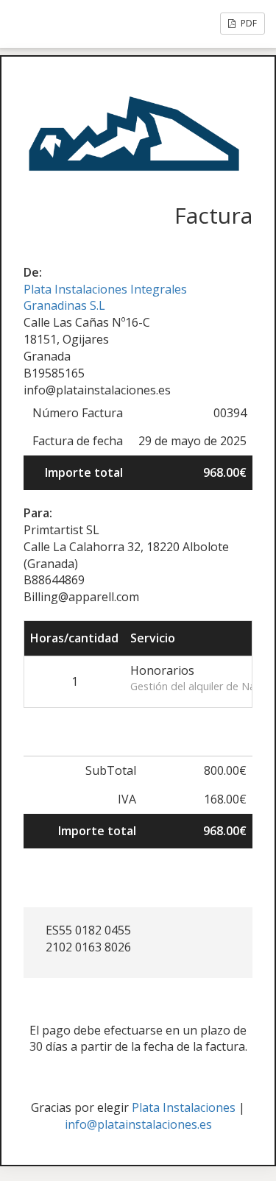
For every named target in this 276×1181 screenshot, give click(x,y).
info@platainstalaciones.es (138, 1124)
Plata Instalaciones (184, 1107)
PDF (247, 23)
